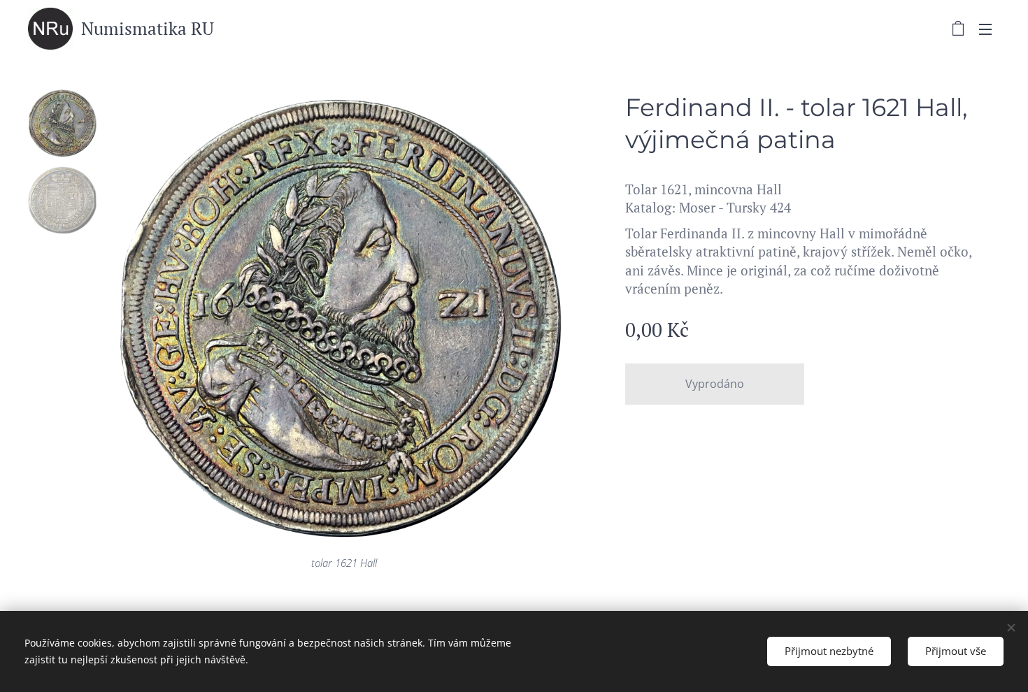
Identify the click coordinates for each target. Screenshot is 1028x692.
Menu (989, 29)
